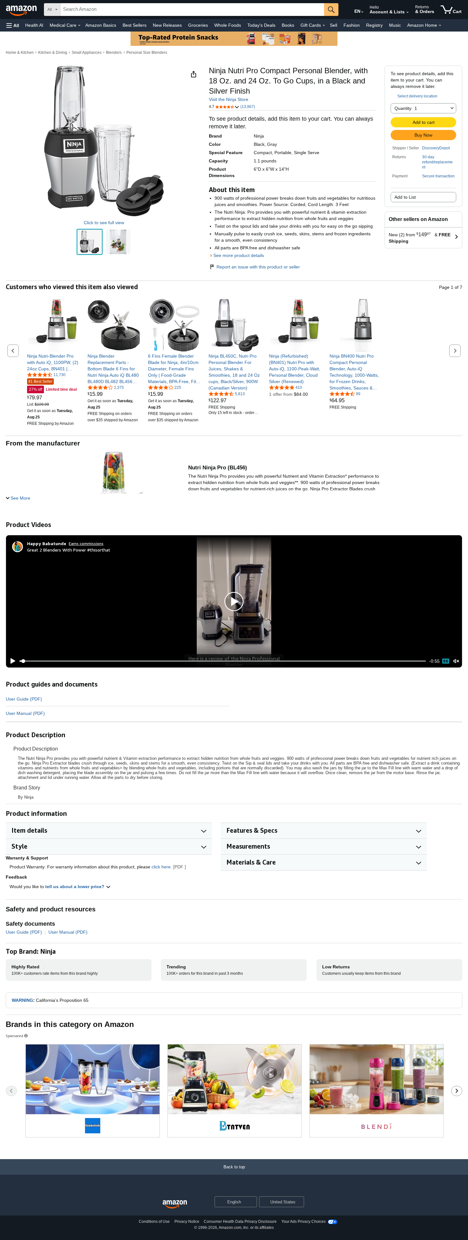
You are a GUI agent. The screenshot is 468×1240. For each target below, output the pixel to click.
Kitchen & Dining (52, 52)
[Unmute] (456, 661)
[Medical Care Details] (79, 25)
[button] (13, 25)
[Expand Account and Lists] (407, 12)
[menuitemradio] (445, 661)
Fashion (352, 25)
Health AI (34, 25)
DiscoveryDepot (436, 148)
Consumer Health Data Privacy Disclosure (240, 1221)
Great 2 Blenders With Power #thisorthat (68, 549)
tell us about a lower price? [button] (75, 886)
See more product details (238, 255)
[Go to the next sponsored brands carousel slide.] (456, 1091)
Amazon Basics (100, 25)
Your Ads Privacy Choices (303, 1221)
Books (288, 25)
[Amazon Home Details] (440, 25)
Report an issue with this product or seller (258, 266)
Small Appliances (87, 52)
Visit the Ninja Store (228, 99)
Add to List (405, 197)
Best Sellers (134, 25)
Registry (374, 25)
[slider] (222, 661)
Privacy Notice (186, 1221)
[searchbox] (192, 10)
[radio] (89, 242)
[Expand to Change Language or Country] (362, 12)
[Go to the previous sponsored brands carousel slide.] (11, 1091)
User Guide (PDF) (24, 699)
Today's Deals (261, 25)
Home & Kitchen (20, 52)
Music (395, 25)
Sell (333, 25)
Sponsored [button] (14, 1036)
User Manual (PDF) (25, 713)
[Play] (11, 661)
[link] (53, 362)
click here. (162, 866)
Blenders (114, 52)
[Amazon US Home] (175, 1204)
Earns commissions (86, 543)
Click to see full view (104, 222)
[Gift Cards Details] (324, 25)
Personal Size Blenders (146, 52)
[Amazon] (22, 10)
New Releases (167, 25)
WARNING (22, 1000)
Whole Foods (227, 25)
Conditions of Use (154, 1221)
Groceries (198, 25)
